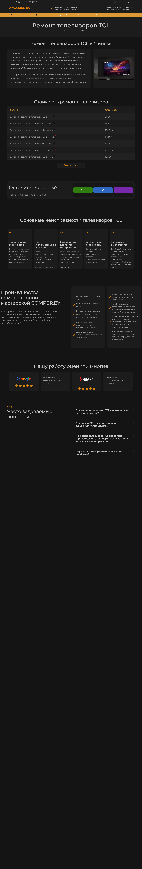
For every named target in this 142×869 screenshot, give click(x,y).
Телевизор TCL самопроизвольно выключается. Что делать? (96, 424)
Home (60, 31)
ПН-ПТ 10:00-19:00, (126, 7)
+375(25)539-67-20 (33, 2)
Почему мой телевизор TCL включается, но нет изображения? (102, 411)
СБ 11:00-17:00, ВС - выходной (118, 9)
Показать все (71, 165)
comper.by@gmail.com (18, 2)
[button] (105, 411)
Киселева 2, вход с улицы (124, 2)
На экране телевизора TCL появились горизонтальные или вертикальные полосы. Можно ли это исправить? (103, 438)
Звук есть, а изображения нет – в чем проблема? (99, 453)
